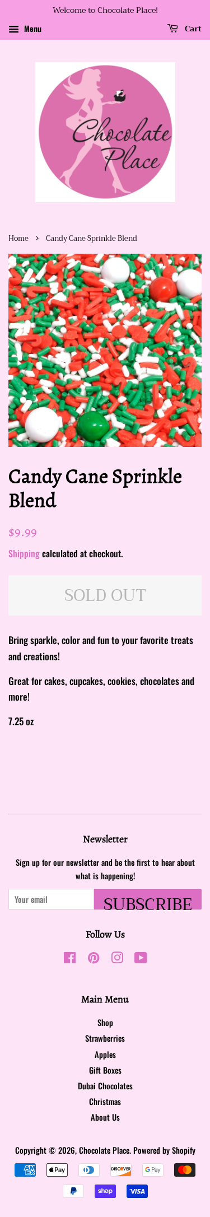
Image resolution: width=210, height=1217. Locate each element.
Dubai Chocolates (105, 1086)
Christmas (105, 1101)
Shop (105, 1022)
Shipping (24, 553)
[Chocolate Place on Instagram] (117, 959)
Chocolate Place (104, 1150)
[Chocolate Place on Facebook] (69, 959)
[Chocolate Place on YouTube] (140, 959)
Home (18, 238)
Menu (31, 28)
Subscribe (148, 900)
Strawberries (105, 1038)
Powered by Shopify (164, 1150)
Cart (192, 28)
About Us (105, 1117)
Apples (105, 1054)
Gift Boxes (105, 1070)
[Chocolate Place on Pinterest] (93, 959)
